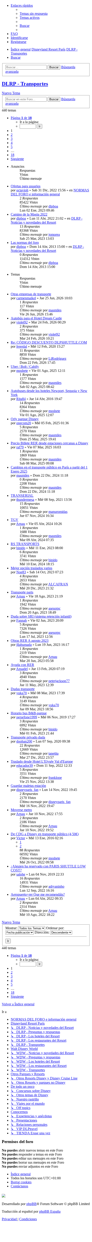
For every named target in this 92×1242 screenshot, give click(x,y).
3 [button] (12, 139)
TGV (14, 520)
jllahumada (24, 645)
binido (20, 548)
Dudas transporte (23, 689)
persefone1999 (26, 717)
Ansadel (22, 669)
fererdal (21, 346)
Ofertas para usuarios (25, 186)
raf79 (20, 447)
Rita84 (21, 399)
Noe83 (21, 572)
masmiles (54, 310)
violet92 (22, 322)
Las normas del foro (25, 242)
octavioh (22, 190)
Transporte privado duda (28, 737)
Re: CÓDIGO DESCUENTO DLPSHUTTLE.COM (49, 342)
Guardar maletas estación (28, 786)
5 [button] (12, 147)
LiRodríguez (57, 358)
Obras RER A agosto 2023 (29, 640)
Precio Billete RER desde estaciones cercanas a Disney (49, 443)
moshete (22, 371)
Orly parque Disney (25, 419)
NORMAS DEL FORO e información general (50, 192)
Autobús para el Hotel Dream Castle (36, 318)
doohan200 (24, 741)
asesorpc (54, 608)
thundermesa (25, 499)
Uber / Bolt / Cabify (25, 366)
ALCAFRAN (58, 584)
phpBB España (50, 1211)
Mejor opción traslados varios (31, 568)
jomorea (54, 234)
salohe (20, 874)
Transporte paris (22, 592)
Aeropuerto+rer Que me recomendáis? (38, 894)
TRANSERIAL (22, 495)
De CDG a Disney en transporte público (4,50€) (45, 834)
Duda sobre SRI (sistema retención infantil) (41, 616)
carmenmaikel (26, 298)
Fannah (21, 620)
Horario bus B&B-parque (29, 713)
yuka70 (21, 693)
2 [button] (12, 135)
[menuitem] (34, 13)
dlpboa (53, 206)
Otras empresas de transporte (31, 294)
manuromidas (57, 512)
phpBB (31, 1204)
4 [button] (12, 143)
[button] (21, 118)
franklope (55, 777)
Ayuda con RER (22, 665)
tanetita (53, 753)
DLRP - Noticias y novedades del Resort (46, 220)
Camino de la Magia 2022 (29, 214)
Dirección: (42, 932)
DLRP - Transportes (25, 84)
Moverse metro (21, 810)
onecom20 (23, 423)
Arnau (20, 524)
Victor (20, 838)
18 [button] (12, 155)
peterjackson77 (59, 681)
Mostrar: (11, 928)
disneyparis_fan (27, 790)
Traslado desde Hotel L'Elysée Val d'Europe (42, 761)
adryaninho (56, 886)
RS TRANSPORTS (25, 544)
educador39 (24, 765)
